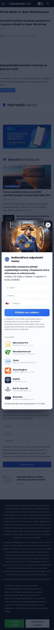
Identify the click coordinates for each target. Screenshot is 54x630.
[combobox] (8, 303)
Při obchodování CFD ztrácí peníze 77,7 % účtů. (24, 403)
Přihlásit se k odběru (27, 312)
